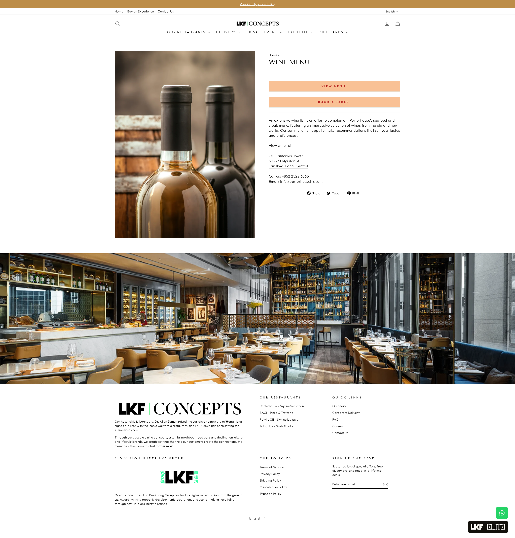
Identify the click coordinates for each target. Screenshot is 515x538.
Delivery (226, 32)
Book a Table (333, 102)
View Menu (333, 86)
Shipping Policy (270, 480)
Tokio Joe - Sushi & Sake (277, 426)
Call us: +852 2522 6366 (289, 176)
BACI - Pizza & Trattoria (277, 413)
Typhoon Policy (270, 494)
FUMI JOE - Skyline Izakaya (279, 419)
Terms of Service (271, 467)
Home (119, 11)
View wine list (280, 145)
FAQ (335, 419)
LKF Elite (299, 32)
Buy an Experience (140, 11)
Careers (338, 426)
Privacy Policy (270, 474)
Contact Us (166, 11)
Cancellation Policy (273, 487)
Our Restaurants (187, 32)
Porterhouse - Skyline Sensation (282, 406)
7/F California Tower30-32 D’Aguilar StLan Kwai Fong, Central (288, 161)
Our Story (339, 406)
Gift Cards (332, 32)
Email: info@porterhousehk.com (295, 181)
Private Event (262, 32)
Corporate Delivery (346, 413)
